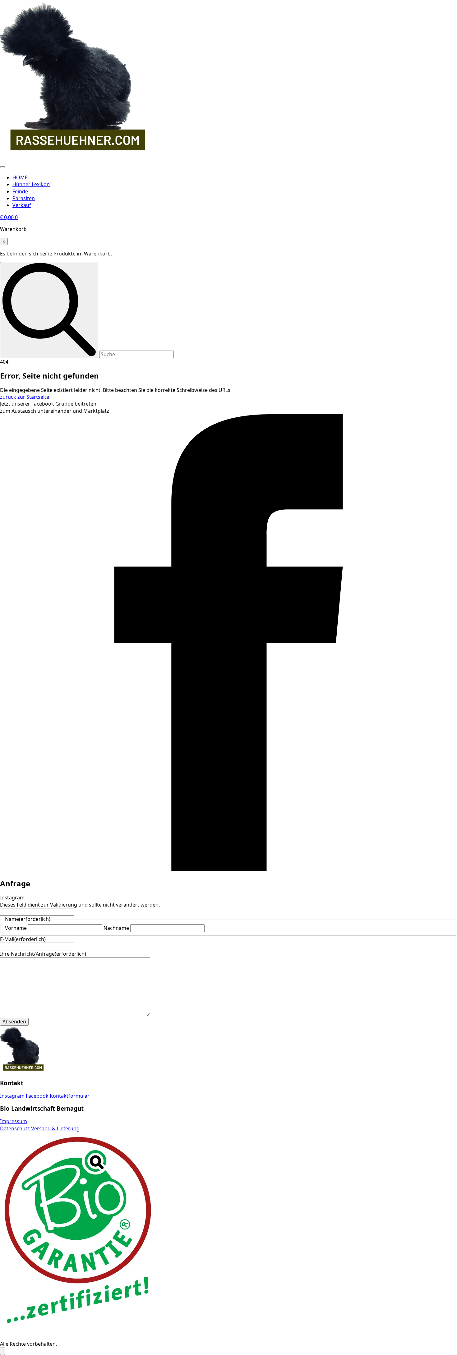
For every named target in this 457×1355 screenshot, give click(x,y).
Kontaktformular (70, 1095)
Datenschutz (15, 1128)
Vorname (16, 928)
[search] (49, 310)
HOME (20, 177)
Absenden (14, 1021)
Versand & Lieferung (55, 1128)
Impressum (13, 1121)
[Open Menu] (2, 167)
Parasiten (23, 198)
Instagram (13, 1095)
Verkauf (21, 205)
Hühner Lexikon (31, 184)
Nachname (116, 928)
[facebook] (228, 869)
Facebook (38, 1095)
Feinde (20, 191)
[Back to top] (2, 1351)
